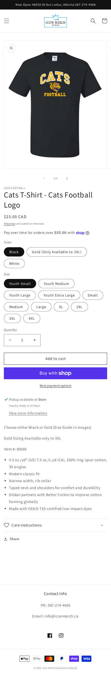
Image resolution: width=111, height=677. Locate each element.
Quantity (10, 330)
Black (14, 252)
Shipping (9, 223)
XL (61, 306)
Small (93, 295)
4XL (32, 318)
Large (41, 306)
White (14, 263)
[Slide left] (44, 178)
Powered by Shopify (66, 667)
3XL (12, 318)
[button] (6, 21)
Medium (16, 306)
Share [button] (14, 538)
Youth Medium (56, 283)
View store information (28, 413)
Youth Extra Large (59, 295)
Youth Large (19, 295)
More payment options (56, 385)
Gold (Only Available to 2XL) (57, 252)
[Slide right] (67, 178)
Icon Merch (49, 667)
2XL (79, 306)
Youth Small (20, 283)
